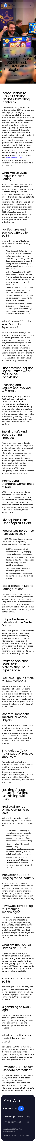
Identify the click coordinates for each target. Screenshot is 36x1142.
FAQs (28, 1117)
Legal (27, 1135)
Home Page (9, 1117)
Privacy (14, 1135)
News (20, 1117)
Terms (21, 1135)
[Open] (30, 5)
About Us (7, 1135)
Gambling (8, 50)
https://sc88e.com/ (14, 158)
